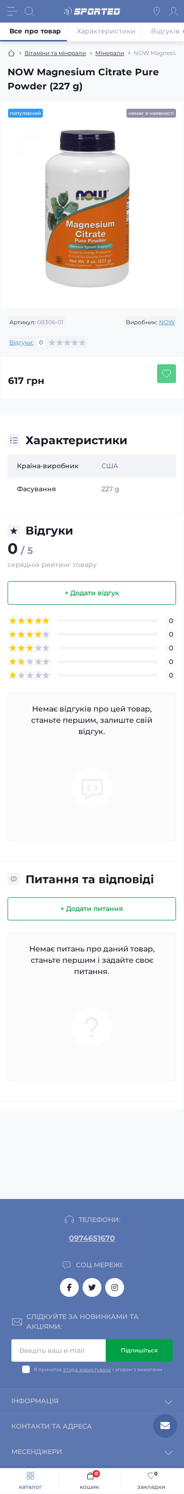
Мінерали (109, 52)
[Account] (173, 11)
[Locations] (156, 11)
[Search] (29, 11)
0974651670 (92, 1238)
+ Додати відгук (92, 593)
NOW (167, 322)
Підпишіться (139, 1350)
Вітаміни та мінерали (55, 52)
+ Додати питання (91, 908)
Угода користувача (87, 1369)
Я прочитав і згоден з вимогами (97, 1369)
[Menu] (12, 11)
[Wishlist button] (166, 373)
